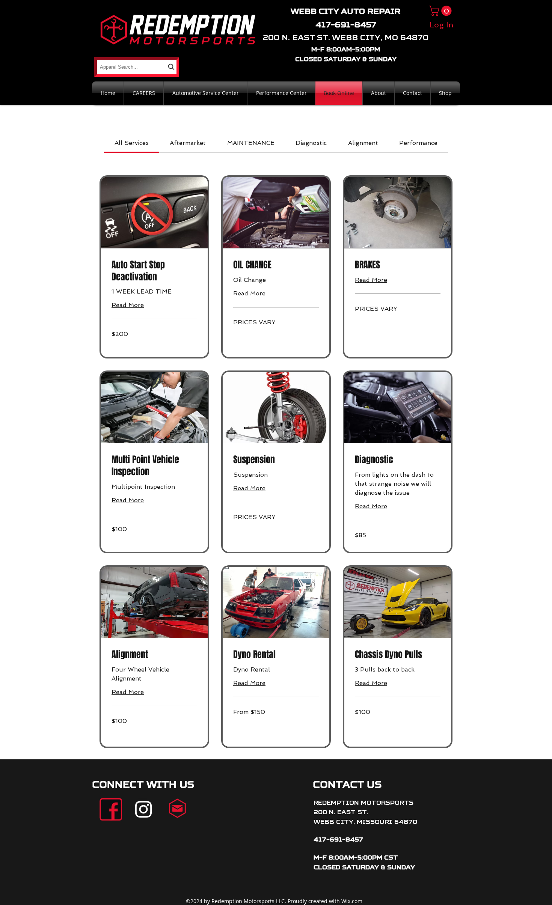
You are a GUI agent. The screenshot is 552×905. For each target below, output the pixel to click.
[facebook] (111, 809)
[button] (441, 11)
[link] (132, 142)
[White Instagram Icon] (143, 809)
